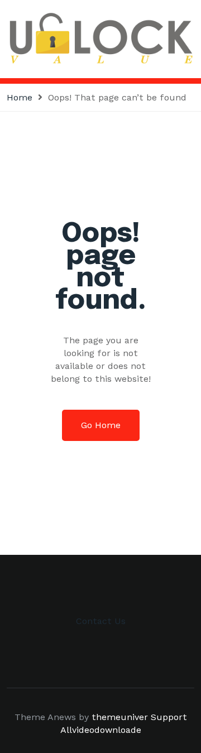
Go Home (101, 425)
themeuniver (120, 717)
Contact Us (101, 621)
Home (19, 97)
